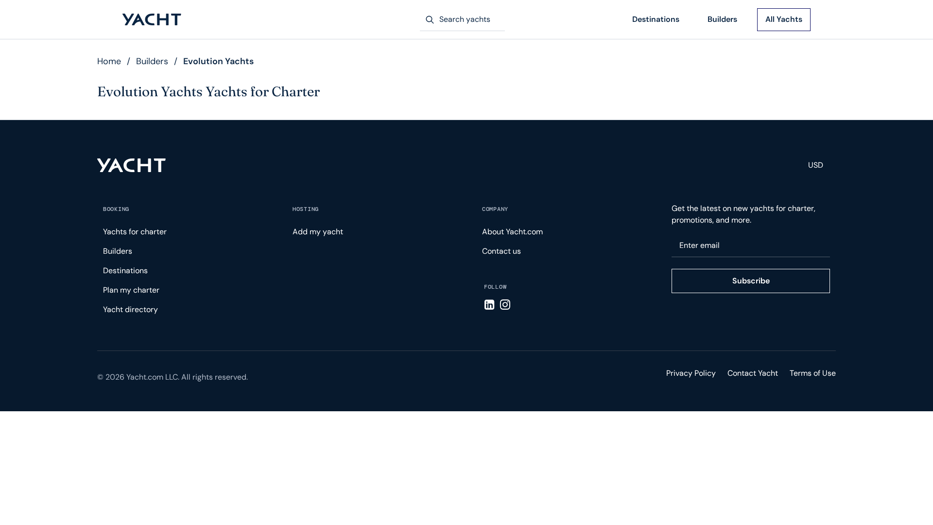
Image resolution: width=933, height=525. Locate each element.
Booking (116, 209)
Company (495, 209)
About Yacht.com (512, 232)
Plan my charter (131, 290)
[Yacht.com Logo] (151, 20)
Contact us (501, 251)
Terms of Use (813, 373)
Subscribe (751, 281)
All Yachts (783, 19)
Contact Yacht (752, 373)
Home (109, 61)
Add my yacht (318, 232)
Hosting (306, 209)
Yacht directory (130, 309)
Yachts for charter (135, 232)
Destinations (655, 19)
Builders (722, 19)
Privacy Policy (691, 373)
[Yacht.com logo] (131, 165)
